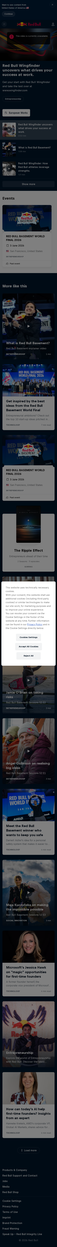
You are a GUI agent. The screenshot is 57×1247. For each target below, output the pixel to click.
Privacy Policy (34, 624)
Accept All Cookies (28, 646)
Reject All (28, 656)
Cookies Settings (28, 637)
